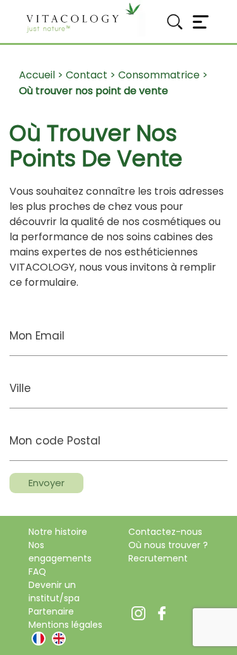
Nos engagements (60, 552)
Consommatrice (159, 75)
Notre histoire (57, 531)
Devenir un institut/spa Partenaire (54, 598)
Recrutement (158, 558)
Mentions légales (65, 624)
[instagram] (138, 612)
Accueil (37, 75)
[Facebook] (162, 612)
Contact (86, 75)
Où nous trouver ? (168, 545)
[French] (38, 639)
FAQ (37, 571)
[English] (59, 639)
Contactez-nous (165, 531)
